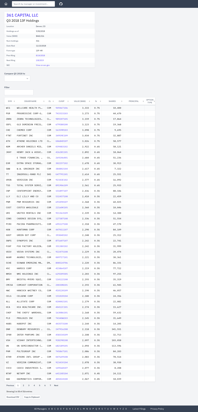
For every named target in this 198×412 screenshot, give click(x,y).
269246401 (62, 157)
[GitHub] (60, 4)
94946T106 (62, 107)
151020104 (62, 296)
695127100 (62, 224)
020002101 (62, 301)
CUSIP (61, 101)
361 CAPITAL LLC (22, 15)
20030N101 (62, 285)
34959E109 (62, 135)
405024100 (62, 379)
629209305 (62, 273)
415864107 (62, 268)
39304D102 (62, 235)
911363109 (62, 213)
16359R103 (62, 130)
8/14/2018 (40, 55)
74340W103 (62, 318)
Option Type (149, 101)
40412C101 (62, 307)
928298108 (62, 340)
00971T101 (62, 257)
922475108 (62, 251)
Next (56, 385)
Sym (10, 101)
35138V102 (62, 246)
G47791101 (62, 174)
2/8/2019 (40, 60)
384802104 (62, 168)
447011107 (62, 229)
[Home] (6, 4)
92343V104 (62, 362)
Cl (50, 101)
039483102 (62, 146)
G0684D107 (62, 141)
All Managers (40, 408)
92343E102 (62, 179)
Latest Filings (139, 408)
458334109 (62, 334)
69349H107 (62, 202)
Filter (7, 87)
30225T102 (62, 163)
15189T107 (62, 190)
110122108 (62, 279)
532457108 (62, 196)
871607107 (62, 240)
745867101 (62, 351)
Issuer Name (30, 101)
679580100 (62, 124)
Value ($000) (80, 101)
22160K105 (62, 207)
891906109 (62, 185)
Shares (112, 101)
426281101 (62, 152)
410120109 (62, 290)
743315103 (62, 113)
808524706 (62, 262)
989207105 (62, 119)
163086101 (62, 312)
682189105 (62, 345)
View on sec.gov (43, 65)
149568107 (62, 368)
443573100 (62, 323)
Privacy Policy (157, 408)
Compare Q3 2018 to (14, 73)
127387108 (62, 218)
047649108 (62, 356)
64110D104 (62, 373)
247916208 (62, 329)
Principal (134, 101)
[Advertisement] (119, 31)
